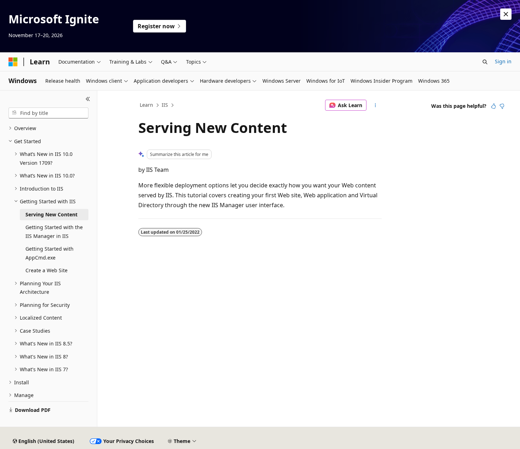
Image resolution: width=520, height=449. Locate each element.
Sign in (503, 61)
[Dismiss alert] (506, 14)
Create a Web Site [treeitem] (46, 270)
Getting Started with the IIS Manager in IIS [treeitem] (54, 231)
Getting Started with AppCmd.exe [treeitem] (49, 253)
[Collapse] (88, 99)
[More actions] (375, 105)
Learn (146, 104)
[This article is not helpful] (502, 106)
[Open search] (485, 62)
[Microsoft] (13, 61)
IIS (165, 104)
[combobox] (48, 113)
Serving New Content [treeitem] (51, 214)
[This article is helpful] (493, 106)
